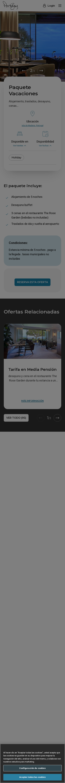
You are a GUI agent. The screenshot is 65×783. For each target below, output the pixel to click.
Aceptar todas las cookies (32, 777)
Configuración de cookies (32, 768)
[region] (32, 763)
